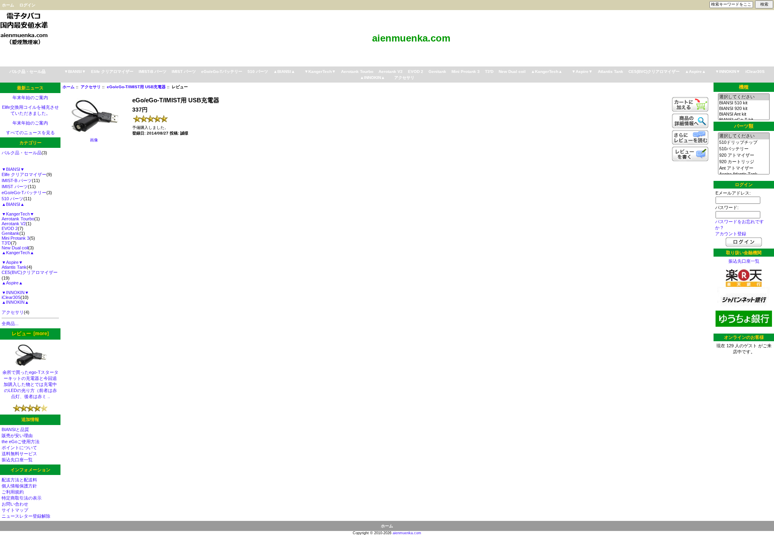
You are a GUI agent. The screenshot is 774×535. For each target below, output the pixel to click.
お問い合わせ (15, 504)
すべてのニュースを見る (30, 132)
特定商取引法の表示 (22, 498)
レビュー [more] (30, 333)
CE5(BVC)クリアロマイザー (654, 71)
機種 (744, 87)
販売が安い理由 (17, 435)
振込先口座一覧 (17, 459)
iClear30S (755, 71)
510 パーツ (258, 71)
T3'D (489, 71)
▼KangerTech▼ (320, 71)
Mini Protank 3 (466, 71)
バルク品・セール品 (27, 71)
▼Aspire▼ (582, 71)
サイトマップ (15, 510)
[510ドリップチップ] (743, 142)
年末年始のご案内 (30, 97)
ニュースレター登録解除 (26, 516)
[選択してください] (743, 97)
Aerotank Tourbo (357, 71)
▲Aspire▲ (695, 71)
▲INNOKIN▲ (372, 77)
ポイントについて (19, 447)
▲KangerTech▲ (546, 71)
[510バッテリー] (743, 149)
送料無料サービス (19, 453)
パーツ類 (743, 126)
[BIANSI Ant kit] (743, 114)
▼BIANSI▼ (75, 71)
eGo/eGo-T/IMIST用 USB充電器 (136, 87)
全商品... (10, 323)
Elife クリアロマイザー (112, 71)
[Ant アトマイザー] (743, 168)
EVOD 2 (415, 71)
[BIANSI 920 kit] (743, 109)
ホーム (8, 5)
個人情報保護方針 (19, 485)
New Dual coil (512, 71)
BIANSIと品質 (15, 429)
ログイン (27, 5)
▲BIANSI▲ (284, 71)
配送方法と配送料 (19, 479)
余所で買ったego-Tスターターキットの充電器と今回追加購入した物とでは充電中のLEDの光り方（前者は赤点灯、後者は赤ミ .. (30, 384)
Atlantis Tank (610, 71)
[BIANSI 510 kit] (743, 103)
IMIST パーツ (184, 71)
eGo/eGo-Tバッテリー (221, 71)
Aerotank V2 (391, 71)
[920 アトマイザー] (743, 155)
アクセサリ (91, 87)
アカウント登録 (730, 233)
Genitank (437, 71)
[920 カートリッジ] (743, 162)
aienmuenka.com (407, 533)
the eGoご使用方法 (21, 441)
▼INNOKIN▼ (727, 71)
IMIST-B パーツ (152, 71)
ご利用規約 (13, 491)
